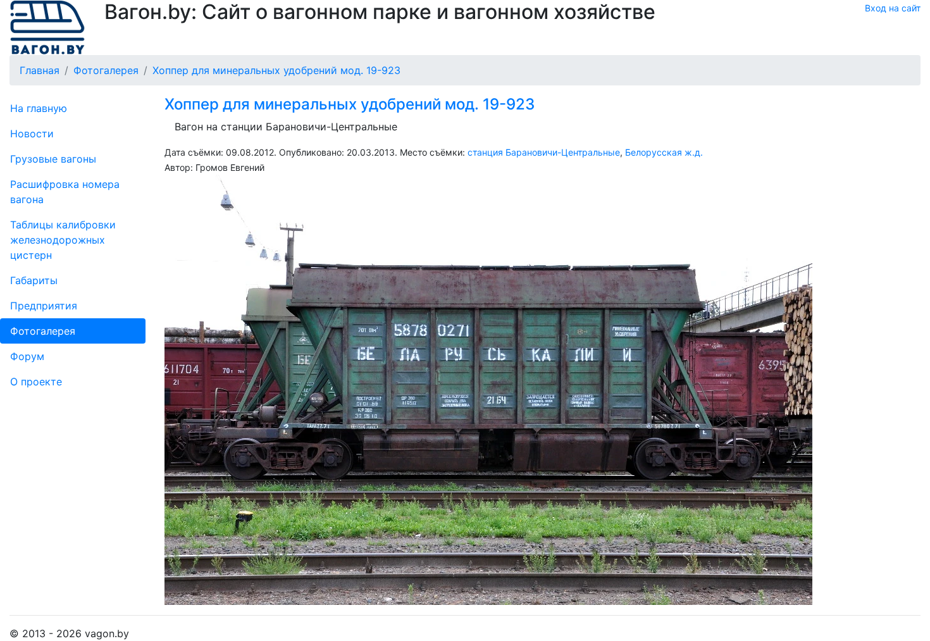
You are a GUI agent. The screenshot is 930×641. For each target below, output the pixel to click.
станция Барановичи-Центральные (544, 152)
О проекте (36, 381)
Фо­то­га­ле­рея (42, 331)
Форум (27, 356)
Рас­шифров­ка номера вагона (65, 192)
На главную (38, 108)
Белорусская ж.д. (664, 152)
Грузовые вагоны (53, 158)
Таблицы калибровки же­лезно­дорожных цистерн (63, 239)
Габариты (34, 280)
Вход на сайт (893, 8)
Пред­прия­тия (43, 305)
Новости (32, 133)
